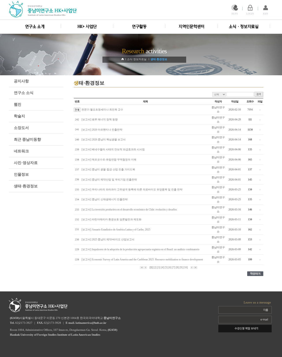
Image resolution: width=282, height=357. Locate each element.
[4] (162, 267)
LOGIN (250, 13)
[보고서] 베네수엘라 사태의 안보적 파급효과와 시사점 (114, 149)
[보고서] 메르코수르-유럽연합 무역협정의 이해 (110, 159)
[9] (181, 267)
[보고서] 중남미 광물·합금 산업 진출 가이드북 (109, 169)
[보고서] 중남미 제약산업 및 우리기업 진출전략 (110, 179)
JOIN (265, 13)
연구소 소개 (35, 26)
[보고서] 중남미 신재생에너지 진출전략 (105, 199)
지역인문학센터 (191, 26)
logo (43, 9)
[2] (154, 267)
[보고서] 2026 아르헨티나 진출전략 (103, 129)
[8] (177, 267)
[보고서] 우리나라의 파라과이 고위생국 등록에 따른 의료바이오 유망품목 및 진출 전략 (133, 189)
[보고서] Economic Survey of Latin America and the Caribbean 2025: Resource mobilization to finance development (143, 259)
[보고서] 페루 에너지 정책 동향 (100, 119)
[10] (185, 267)
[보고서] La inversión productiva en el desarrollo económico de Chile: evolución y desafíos (130, 209)
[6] (169, 267)
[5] (166, 267)
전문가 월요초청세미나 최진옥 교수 (102, 109)
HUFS (235, 13)
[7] (173, 267)
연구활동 (139, 26)
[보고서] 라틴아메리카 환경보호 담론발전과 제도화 (112, 219)
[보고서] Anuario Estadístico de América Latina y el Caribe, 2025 (117, 229)
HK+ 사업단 (87, 26)
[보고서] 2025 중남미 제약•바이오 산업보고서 (109, 239)
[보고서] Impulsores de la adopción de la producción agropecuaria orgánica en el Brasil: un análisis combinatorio (141, 249)
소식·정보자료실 (244, 26)
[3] (158, 267)
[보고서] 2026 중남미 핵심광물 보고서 (104, 139)
